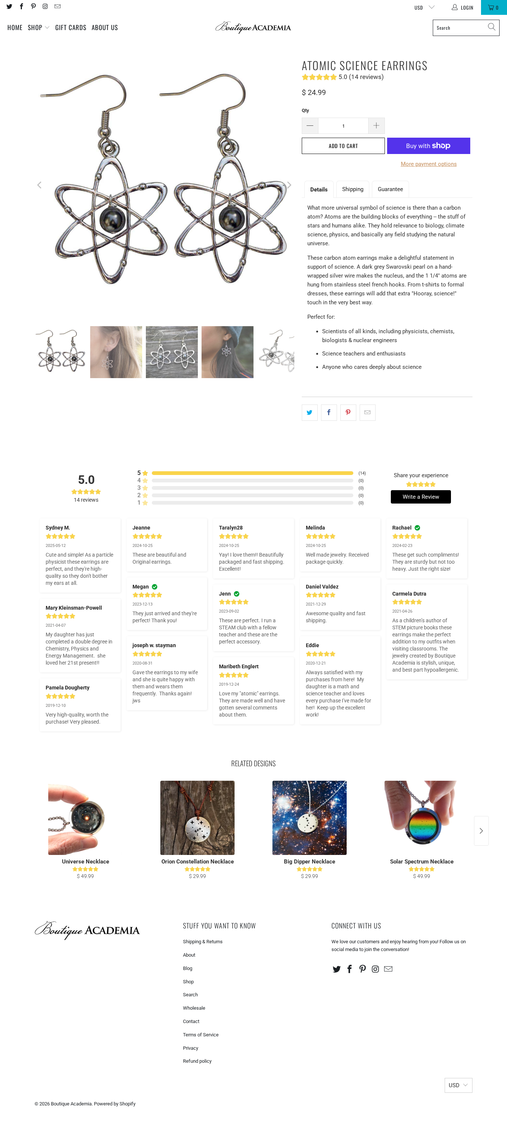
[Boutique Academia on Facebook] (20, 7)
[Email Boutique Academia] (57, 7)
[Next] (289, 185)
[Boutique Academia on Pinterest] (33, 7)
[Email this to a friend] (368, 412)
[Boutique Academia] (253, 27)
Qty (305, 110)
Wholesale (194, 1008)
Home (15, 27)
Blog (187, 968)
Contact (191, 1021)
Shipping (352, 189)
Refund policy (197, 1061)
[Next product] (481, 831)
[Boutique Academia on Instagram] (45, 7)
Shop (36, 27)
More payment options (429, 164)
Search (190, 994)
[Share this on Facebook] (329, 412)
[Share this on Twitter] (310, 412)
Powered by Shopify (114, 1104)
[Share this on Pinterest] (348, 412)
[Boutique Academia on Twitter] (9, 7)
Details (319, 189)
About (189, 955)
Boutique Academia (71, 1104)
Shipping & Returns (203, 941)
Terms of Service (201, 1035)
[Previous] (40, 185)
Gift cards (70, 27)
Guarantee (390, 189)
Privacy (190, 1048)
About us (105, 27)
